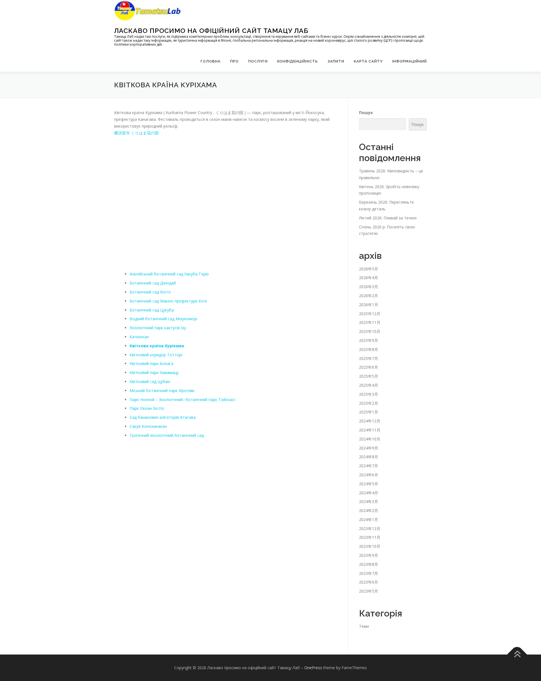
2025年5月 (368, 376)
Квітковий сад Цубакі (150, 381)
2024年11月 (369, 430)
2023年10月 (369, 546)
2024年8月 (368, 456)
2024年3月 (368, 501)
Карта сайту (368, 61)
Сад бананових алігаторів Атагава (163, 417)
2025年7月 (368, 358)
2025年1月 (368, 412)
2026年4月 (368, 277)
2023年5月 (368, 591)
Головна (211, 61)
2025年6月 (368, 367)
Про (234, 61)
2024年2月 (368, 510)
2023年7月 (368, 573)
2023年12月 (369, 528)
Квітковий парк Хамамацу (154, 372)
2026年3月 (368, 286)
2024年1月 (368, 519)
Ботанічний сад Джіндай (153, 283)
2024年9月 (368, 448)
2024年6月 (368, 474)
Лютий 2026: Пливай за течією (388, 218)
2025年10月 (369, 331)
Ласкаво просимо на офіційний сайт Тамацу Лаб (211, 30)
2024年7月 (368, 465)
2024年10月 (369, 439)
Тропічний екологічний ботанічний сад (167, 435)
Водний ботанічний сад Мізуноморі (163, 318)
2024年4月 (368, 492)
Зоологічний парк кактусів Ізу (158, 327)
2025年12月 (369, 313)
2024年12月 (369, 421)
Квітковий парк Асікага (151, 363)
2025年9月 (368, 340)
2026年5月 (368, 268)
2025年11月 (369, 322)
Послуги (258, 61)
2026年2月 (368, 295)
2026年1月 (368, 304)
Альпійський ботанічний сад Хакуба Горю (169, 274)
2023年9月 (368, 555)
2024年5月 (368, 483)
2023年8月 (368, 564)
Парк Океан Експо (147, 408)
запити (335, 61)
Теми (364, 626)
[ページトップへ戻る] (517, 655)
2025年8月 (368, 349)
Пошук (366, 112)
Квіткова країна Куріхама (157, 345)
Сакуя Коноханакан (148, 426)
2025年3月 (368, 394)
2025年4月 (368, 385)
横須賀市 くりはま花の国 (136, 132)
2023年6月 (368, 582)
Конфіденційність (297, 61)
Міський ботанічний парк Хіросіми (162, 390)
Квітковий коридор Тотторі (156, 354)
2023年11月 (369, 537)
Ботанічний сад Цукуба (152, 310)
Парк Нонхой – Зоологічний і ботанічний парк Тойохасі (182, 399)
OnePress (313, 667)
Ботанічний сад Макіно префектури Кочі (168, 301)
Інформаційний (409, 61)
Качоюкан (139, 336)
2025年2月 (368, 403)
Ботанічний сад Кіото (150, 292)
